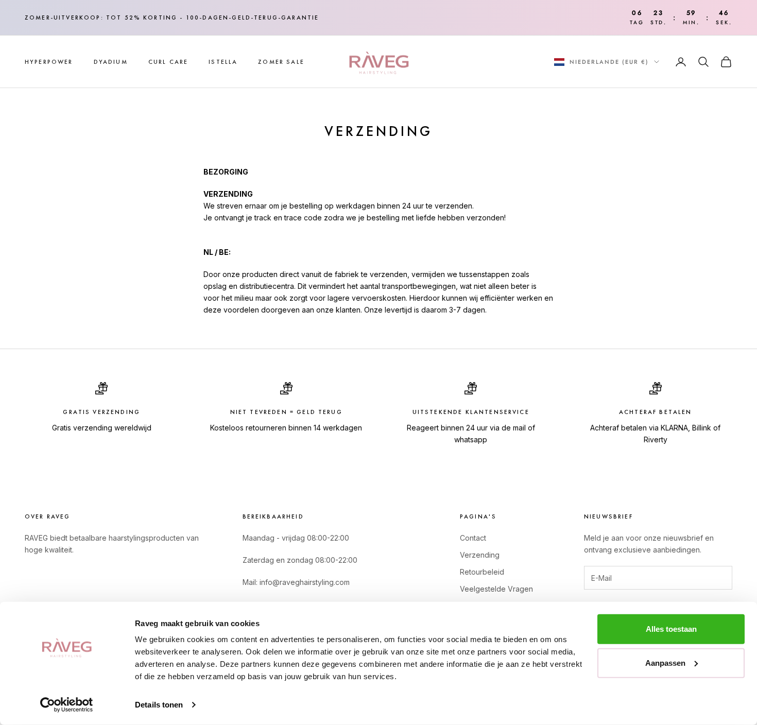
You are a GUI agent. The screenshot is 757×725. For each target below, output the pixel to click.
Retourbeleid (482, 571)
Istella (223, 62)
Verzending (480, 554)
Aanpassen (665, 662)
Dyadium (111, 62)
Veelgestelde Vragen (496, 588)
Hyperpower (49, 62)
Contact (473, 537)
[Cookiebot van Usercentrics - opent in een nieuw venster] (67, 705)
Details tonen (159, 704)
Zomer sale (281, 62)
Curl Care (168, 62)
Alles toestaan (671, 629)
